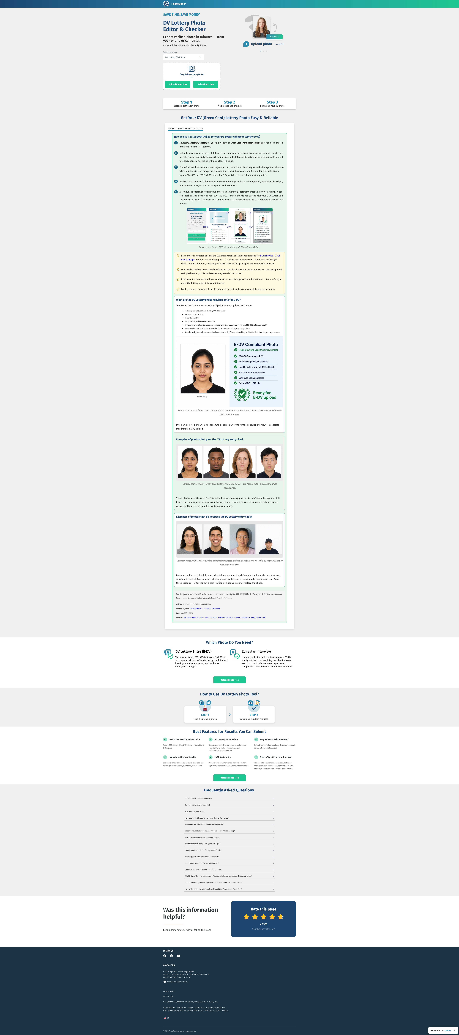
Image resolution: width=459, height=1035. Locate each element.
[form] (191, 76)
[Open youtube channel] (178, 956)
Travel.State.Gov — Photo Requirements (205, 609)
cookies (448, 1030)
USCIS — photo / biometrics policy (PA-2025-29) (247, 618)
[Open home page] (174, 4)
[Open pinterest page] (171, 956)
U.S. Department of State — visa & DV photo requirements (206, 618)
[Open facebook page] (164, 956)
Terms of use (168, 996)
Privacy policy (169, 991)
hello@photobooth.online (177, 982)
